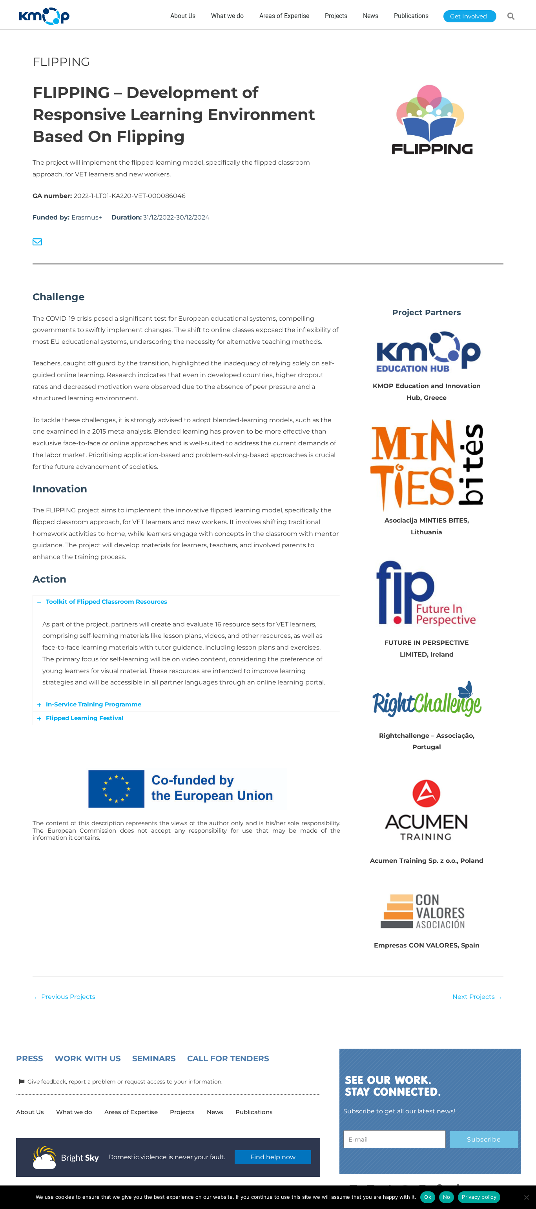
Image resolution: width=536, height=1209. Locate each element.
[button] (511, 16)
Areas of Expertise (131, 1112)
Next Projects (477, 996)
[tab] (186, 602)
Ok (427, 1197)
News (215, 1112)
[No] (526, 1197)
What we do (74, 1112)
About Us (30, 1112)
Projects (182, 1112)
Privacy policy (479, 1197)
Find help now (272, 1157)
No (446, 1197)
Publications (254, 1112)
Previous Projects (64, 996)
